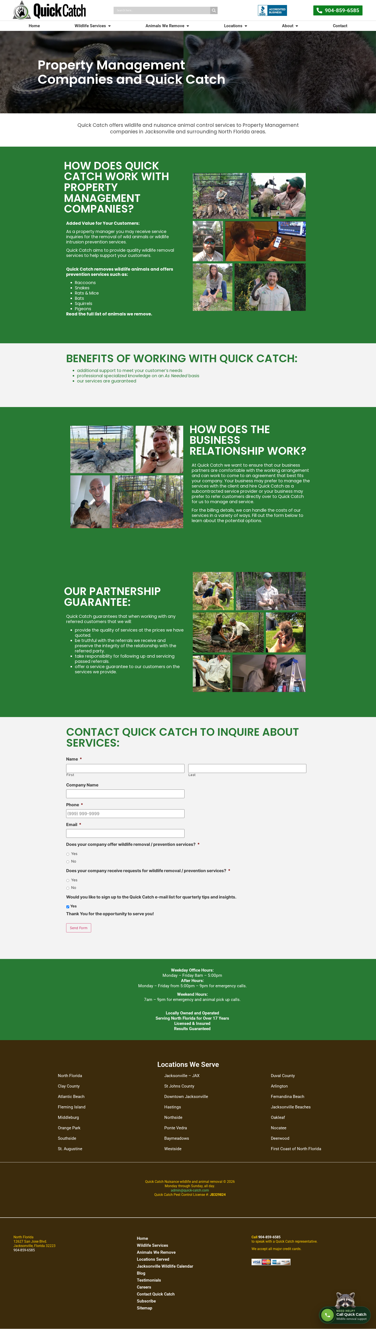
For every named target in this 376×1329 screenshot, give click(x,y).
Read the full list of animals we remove (108, 314)
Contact (340, 25)
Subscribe (146, 1301)
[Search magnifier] (214, 10)
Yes (74, 853)
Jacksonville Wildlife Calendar (165, 1266)
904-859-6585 (24, 1250)
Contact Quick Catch (156, 1294)
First (70, 775)
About (287, 25)
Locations (233, 25)
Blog (141, 1273)
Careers (144, 1287)
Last (192, 775)
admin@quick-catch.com (190, 1190)
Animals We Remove (165, 25)
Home (34, 25)
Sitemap (144, 1308)
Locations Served (153, 1259)
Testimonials (149, 1280)
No (73, 861)
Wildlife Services (90, 25)
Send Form (78, 928)
